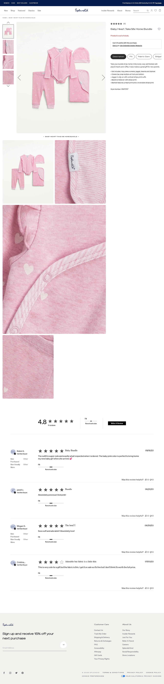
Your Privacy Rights (102, 659)
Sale (39, 10)
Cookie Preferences (93, 676)
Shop (13, 10)
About (119, 10)
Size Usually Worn (15, 465)
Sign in (115, 45)
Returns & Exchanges (102, 641)
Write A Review (117, 423)
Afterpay (97, 652)
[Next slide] (8, 86)
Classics (31, 10)
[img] (111, 24)
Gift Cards (98, 655)
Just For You (127, 637)
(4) (124, 23)
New (6, 10)
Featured (21, 10)
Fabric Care (144, 56)
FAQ (96, 644)
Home (5, 18)
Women (6, 3)
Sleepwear (33, 3)
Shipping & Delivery (102, 637)
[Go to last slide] (8, 23)
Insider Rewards (107, 10)
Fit (131, 56)
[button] (146, 479)
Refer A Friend (128, 641)
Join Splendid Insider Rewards (131, 45)
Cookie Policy (153, 673)
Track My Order (100, 634)
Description (118, 56)
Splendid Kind (127, 648)
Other (25, 459)
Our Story (126, 630)
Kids (13, 3)
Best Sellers (22, 3)
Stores (128, 10)
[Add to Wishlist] (159, 29)
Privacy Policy (135, 673)
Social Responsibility (130, 652)
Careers (125, 644)
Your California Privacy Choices (143, 676)
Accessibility (99, 648)
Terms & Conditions (113, 673)
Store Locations (128, 655)
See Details (158, 3)
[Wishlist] (155, 10)
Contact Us (98, 630)
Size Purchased (15, 460)
